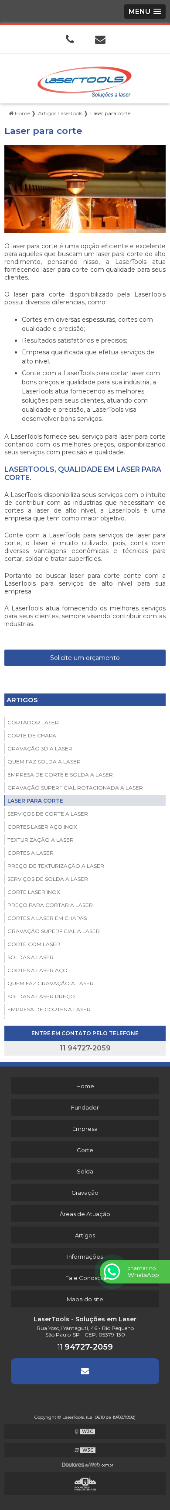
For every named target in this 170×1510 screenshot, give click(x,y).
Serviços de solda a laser (47, 879)
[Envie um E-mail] (100, 39)
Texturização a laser (40, 840)
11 (85, 1347)
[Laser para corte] (85, 189)
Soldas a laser (30, 957)
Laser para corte (35, 800)
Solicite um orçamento (85, 658)
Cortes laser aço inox (42, 826)
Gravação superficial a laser (53, 931)
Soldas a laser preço (41, 996)
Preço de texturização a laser (55, 866)
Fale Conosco (85, 1277)
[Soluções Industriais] (85, 1483)
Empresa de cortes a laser (49, 1009)
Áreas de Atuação (85, 1213)
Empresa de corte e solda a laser (60, 774)
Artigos (22, 700)
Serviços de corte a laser (47, 813)
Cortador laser (33, 722)
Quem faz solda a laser (44, 761)
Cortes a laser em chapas (47, 918)
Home (85, 1086)
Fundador (85, 1107)
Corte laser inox (33, 892)
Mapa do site (85, 1299)
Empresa (85, 1128)
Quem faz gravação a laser (50, 983)
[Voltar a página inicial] (85, 78)
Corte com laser (33, 944)
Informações (85, 1256)
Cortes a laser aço (37, 970)
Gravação (85, 1192)
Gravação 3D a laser (39, 748)
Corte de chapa (31, 735)
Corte (85, 1150)
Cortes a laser (30, 853)
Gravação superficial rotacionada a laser (75, 787)
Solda (85, 1171)
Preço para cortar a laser (50, 905)
